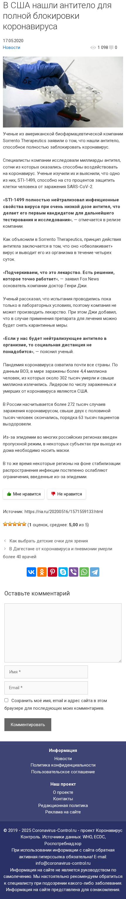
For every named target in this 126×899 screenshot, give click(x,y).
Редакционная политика (63, 805)
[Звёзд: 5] (24, 524)
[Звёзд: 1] (5, 524)
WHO (87, 837)
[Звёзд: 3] (14, 524)
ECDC (99, 837)
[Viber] (73, 572)
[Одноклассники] (42, 572)
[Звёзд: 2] (10, 524)
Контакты (63, 798)
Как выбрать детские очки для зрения (48, 541)
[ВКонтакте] (31, 572)
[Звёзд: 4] (19, 524)
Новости (11, 47)
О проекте (63, 792)
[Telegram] (94, 572)
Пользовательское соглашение (63, 771)
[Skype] (63, 572)
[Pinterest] (52, 572)
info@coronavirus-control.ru (63, 863)
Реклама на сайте (63, 812)
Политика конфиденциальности (63, 765)
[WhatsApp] (84, 572)
